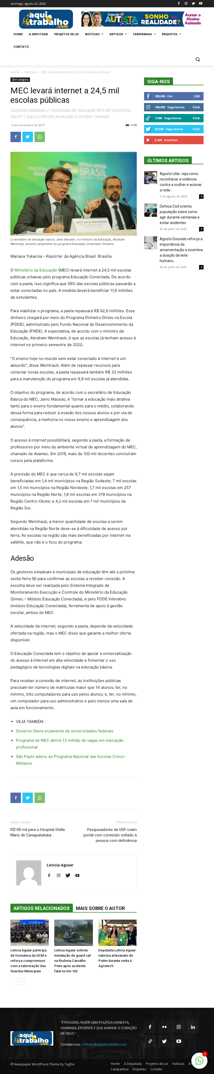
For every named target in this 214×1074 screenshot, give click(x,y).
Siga (196, 107)
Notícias (31, 72)
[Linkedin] (193, 1027)
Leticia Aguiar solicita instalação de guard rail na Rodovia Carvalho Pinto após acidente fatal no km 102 (72, 960)
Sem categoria (20, 79)
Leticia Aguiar (60, 864)
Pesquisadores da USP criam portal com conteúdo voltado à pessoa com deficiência (110, 835)
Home (15, 72)
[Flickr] (164, 1027)
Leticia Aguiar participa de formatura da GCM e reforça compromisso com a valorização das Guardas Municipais (28, 960)
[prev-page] (13, 981)
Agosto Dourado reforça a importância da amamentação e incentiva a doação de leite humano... (181, 250)
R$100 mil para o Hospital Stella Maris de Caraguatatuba (37, 832)
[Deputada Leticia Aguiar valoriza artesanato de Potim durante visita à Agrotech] (117, 933)
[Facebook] (179, 4)
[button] (197, 59)
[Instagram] (186, 4)
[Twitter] (193, 4)
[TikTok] (150, 1041)
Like (197, 96)
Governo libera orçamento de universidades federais (64, 730)
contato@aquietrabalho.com (104, 1044)
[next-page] (22, 981)
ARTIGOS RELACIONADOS (42, 908)
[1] (199, 1063)
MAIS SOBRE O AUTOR (100, 908)
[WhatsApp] (39, 137)
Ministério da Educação (35, 270)
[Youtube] (201, 4)
